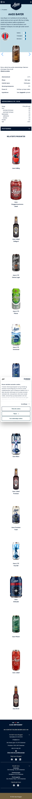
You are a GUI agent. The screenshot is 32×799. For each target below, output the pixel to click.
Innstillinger (24, 404)
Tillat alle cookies (16, 408)
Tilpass (15, 413)
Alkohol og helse (5, 71)
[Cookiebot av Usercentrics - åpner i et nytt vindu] (23, 379)
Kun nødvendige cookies (16, 418)
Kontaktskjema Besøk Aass (16, 729)
